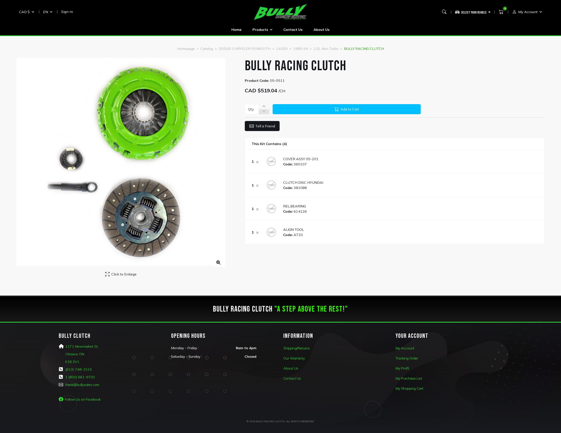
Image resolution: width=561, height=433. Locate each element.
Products (260, 29)
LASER (282, 48)
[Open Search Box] (444, 12)
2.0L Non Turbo (326, 48)
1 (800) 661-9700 (80, 377)
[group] (474, 12)
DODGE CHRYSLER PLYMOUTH (244, 48)
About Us (322, 29)
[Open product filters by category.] (473, 12)
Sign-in (67, 11)
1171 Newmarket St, (81, 346)
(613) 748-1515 (78, 369)
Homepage (186, 48)
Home (236, 29)
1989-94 (300, 48)
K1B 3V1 (72, 361)
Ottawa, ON (74, 354)
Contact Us (293, 29)
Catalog (207, 48)
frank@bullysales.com (82, 384)
